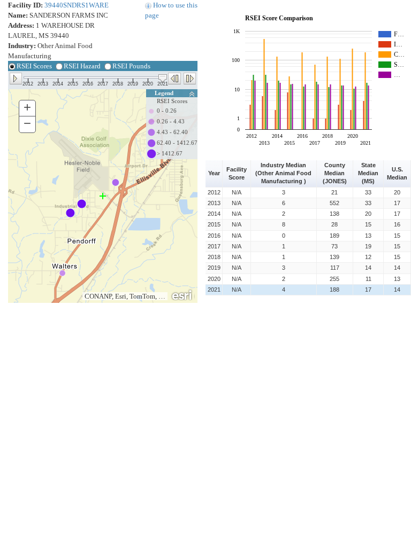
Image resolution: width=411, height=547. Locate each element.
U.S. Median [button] (397, 173)
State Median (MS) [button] (369, 173)
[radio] (12, 69)
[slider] (162, 78)
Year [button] (214, 173)
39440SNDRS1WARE (76, 5)
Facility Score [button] (237, 173)
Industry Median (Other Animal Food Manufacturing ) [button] (284, 173)
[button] (15, 78)
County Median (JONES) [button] (335, 173)
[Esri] (182, 294)
